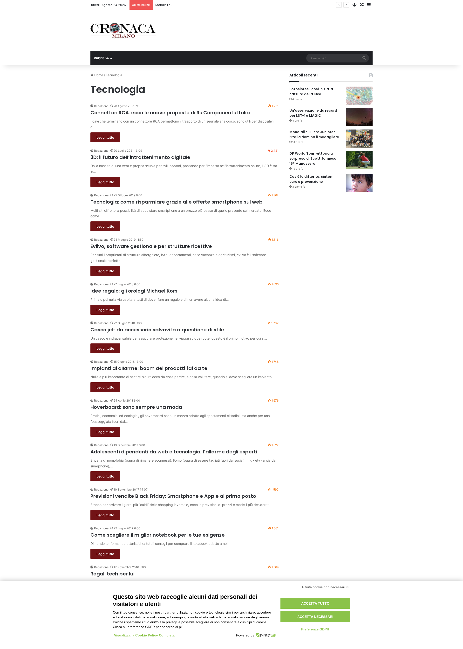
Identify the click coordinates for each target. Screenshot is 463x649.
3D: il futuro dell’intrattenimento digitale (140, 157)
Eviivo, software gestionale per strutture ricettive (151, 246)
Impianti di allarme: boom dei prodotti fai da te (148, 368)
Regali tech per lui (112, 573)
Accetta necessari (315, 617)
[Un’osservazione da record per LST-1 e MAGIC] (359, 117)
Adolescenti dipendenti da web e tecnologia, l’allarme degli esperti (173, 451)
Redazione (101, 106)
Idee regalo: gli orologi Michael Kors (133, 290)
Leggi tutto (105, 137)
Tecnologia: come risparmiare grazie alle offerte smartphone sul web (176, 201)
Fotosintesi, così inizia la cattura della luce (311, 91)
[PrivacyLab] (265, 635)
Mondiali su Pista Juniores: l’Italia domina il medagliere (195, 5)
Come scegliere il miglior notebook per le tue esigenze (157, 535)
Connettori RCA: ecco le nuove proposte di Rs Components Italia (170, 112)
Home (98, 75)
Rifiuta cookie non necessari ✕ (325, 587)
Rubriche (101, 58)
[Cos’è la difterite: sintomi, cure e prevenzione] (359, 183)
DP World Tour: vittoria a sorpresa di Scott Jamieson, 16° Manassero (314, 158)
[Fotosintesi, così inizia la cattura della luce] (359, 96)
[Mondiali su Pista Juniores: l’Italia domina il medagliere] (359, 139)
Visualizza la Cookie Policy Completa (144, 635)
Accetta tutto (315, 603)
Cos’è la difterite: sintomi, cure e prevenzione (312, 179)
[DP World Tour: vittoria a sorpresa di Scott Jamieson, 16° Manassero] (359, 160)
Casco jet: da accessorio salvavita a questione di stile (157, 329)
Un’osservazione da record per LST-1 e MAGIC (313, 113)
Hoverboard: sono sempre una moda (136, 407)
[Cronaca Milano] (123, 30)
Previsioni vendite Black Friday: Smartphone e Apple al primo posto (173, 496)
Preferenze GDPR (315, 629)
